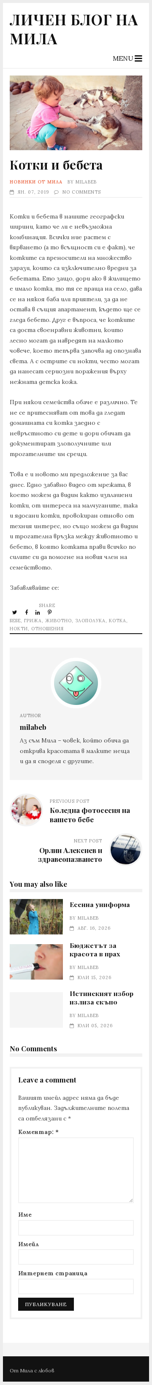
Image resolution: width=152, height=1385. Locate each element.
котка (117, 621)
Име (25, 1214)
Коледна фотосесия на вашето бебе (90, 814)
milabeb (86, 182)
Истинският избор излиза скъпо (36, 1010)
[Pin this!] (50, 612)
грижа (33, 621)
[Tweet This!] (15, 612)
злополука (90, 621)
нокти (19, 629)
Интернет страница (52, 1273)
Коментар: (38, 1132)
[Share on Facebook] (27, 612)
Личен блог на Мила (74, 28)
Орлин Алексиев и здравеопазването (70, 854)
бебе (15, 621)
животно (58, 621)
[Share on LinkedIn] (38, 612)
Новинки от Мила (36, 182)
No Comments (81, 192)
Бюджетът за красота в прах (36, 962)
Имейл (28, 1244)
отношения (47, 629)
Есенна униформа (36, 916)
